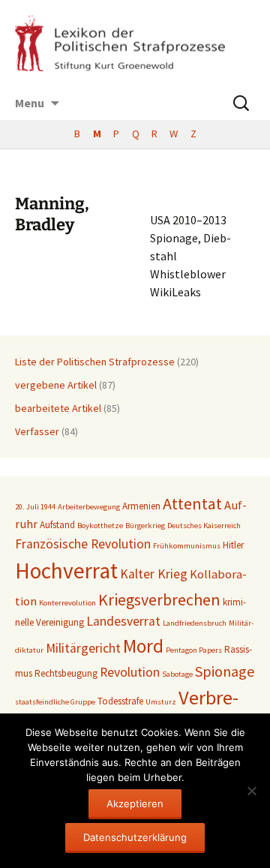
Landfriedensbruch (194, 623)
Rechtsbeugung (66, 673)
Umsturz (161, 702)
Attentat (192, 503)
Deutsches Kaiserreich (204, 525)
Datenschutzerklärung (135, 837)
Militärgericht (83, 648)
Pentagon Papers (194, 650)
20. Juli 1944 (35, 507)
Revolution (130, 672)
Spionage (224, 671)
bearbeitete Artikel (58, 408)
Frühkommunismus (186, 546)
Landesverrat (123, 621)
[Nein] (251, 790)
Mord (143, 646)
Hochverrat (66, 570)
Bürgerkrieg (145, 525)
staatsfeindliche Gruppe (55, 702)
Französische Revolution (83, 544)
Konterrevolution (67, 603)
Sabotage (177, 674)
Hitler (233, 545)
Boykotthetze (100, 525)
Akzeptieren (135, 803)
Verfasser (37, 431)
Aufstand (57, 524)
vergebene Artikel (56, 385)
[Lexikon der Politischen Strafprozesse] (135, 43)
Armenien (141, 506)
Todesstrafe (120, 701)
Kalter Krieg (154, 574)
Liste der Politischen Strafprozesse (95, 361)
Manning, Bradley (52, 215)
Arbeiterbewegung (89, 507)
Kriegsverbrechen (159, 599)
